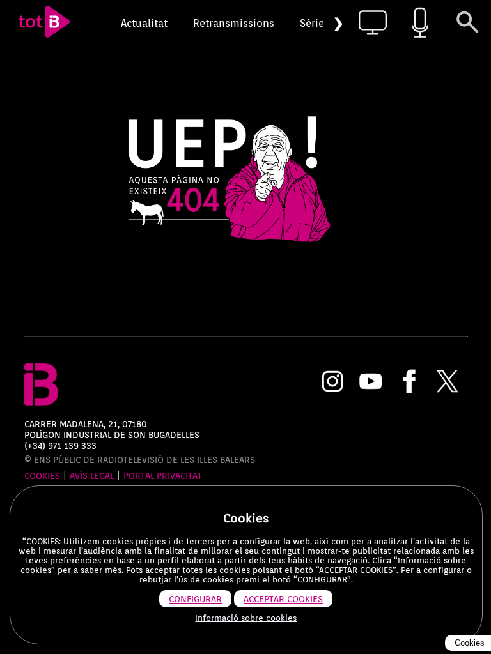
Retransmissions (233, 23)
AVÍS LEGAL (92, 475)
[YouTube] (371, 383)
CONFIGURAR (195, 598)
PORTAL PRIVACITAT (162, 475)
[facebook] (409, 383)
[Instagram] (332, 383)
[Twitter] (447, 383)
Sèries (314, 23)
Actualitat (144, 23)
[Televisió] (372, 23)
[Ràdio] (420, 23)
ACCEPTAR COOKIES (283, 598)
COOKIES (42, 475)
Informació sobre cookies (246, 618)
